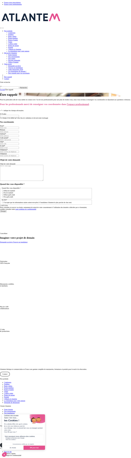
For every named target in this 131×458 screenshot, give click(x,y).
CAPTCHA (4, 205)
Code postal (4, 138)
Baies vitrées (12, 36)
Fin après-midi (8, 197)
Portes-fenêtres (13, 38)
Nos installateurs (9, 413)
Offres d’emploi (13, 62)
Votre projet (8, 64)
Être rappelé (8, 77)
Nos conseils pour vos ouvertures (19, 73)
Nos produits (8, 31)
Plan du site (8, 452)
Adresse (3, 134)
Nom (2, 126)
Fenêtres (11, 34)
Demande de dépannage (12, 402)
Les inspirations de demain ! (17, 71)
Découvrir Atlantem (10, 53)
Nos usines (11, 58)
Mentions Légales (10, 453)
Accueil (2, 90)
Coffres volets (12, 44)
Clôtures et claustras (14, 49)
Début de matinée (9, 191)
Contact (6, 79)
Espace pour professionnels (13, 4)
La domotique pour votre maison (18, 51)
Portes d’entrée (13, 40)
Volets (10, 42)
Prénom (2, 130)
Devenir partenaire (14, 60)
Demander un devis (14, 66)
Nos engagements (14, 57)
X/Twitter (3, 114)
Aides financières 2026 (15, 69)
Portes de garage (13, 45)
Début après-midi (9, 195)
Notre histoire (12, 55)
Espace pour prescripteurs (12, 2)
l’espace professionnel (78, 104)
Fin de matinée (8, 193)
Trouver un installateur (15, 68)
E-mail (2, 146)
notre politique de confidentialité (25, 209)
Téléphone (4, 150)
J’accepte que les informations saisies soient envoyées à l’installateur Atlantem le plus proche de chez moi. (38, 202)
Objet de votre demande (7, 164)
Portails (10, 47)
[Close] (1, 86)
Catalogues (11, 33)
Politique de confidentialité (12, 455)
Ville (2, 142)
